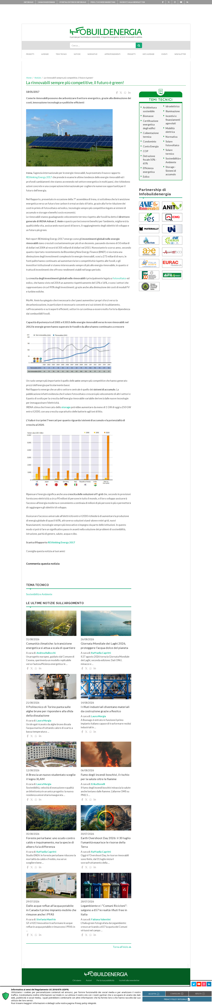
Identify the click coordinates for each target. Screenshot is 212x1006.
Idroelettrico (173, 106)
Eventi (164, 54)
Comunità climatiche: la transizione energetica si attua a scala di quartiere (50, 645)
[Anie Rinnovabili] (149, 205)
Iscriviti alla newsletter (132, 2)
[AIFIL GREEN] (172, 274)
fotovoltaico (120, 278)
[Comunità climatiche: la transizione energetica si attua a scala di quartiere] (51, 623)
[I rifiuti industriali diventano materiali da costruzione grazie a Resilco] (106, 686)
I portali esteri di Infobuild (72, 2)
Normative (92, 54)
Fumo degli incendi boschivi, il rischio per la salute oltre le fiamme (105, 777)
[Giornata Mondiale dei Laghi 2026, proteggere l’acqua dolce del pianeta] (106, 623)
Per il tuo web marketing (103, 2)
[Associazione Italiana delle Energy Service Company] (172, 251)
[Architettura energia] (149, 251)
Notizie (77, 54)
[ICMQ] (172, 216)
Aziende (45, 54)
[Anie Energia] (172, 239)
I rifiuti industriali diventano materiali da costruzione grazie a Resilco (105, 709)
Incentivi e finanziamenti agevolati (173, 119)
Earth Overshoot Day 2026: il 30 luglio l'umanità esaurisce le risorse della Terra (106, 842)
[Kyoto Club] (149, 239)
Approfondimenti (112, 54)
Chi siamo (77, 980)
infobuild (28, 2)
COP (145, 151)
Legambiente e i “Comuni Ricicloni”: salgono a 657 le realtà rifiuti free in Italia (104, 910)
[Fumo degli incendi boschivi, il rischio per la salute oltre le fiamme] (106, 754)
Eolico (146, 176)
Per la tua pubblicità (105, 980)
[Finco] (149, 274)
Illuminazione (173, 111)
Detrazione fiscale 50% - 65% (149, 160)
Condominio (149, 141)
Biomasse (148, 116)
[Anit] (172, 205)
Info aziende (148, 54)
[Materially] (149, 228)
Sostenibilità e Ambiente (39, 594)
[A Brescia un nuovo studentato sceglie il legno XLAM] (51, 754)
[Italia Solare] (149, 263)
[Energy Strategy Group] (149, 216)
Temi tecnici (61, 54)
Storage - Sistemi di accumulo (171, 170)
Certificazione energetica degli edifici (150, 124)
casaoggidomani (46, 2)
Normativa (171, 136)
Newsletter (180, 54)
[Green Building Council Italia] (149, 286)
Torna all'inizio (121, 946)
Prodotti (30, 54)
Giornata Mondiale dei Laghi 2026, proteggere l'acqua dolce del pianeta (104, 645)
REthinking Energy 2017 (39, 177)
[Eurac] (172, 263)
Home (28, 77)
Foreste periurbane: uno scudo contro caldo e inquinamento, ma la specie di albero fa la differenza (50, 842)
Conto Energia (150, 146)
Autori (89, 980)
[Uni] (172, 228)
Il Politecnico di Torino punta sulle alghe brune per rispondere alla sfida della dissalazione (49, 711)
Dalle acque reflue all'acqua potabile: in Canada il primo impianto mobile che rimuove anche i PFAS (51, 910)
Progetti (131, 54)
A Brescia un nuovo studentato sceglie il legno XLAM (51, 777)
